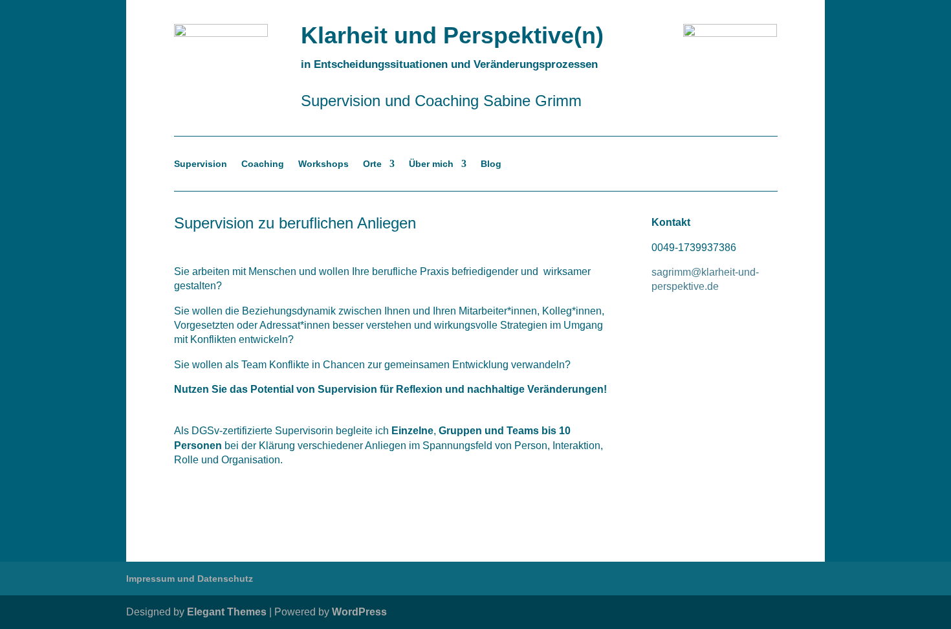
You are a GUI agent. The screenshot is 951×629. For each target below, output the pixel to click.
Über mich (431, 164)
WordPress (359, 611)
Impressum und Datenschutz (189, 578)
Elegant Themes (227, 611)
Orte (372, 164)
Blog (491, 164)
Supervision (200, 164)
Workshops (323, 164)
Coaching (262, 164)
